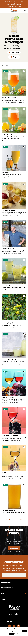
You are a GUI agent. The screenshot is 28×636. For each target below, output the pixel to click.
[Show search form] (25, 10)
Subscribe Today (14, 548)
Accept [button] (24, 631)
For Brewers (6, 582)
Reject (11, 634)
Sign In (18, 552)
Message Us (9, 621)
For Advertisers (7, 587)
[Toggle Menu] (2, 10)
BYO (2, 593)
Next (21, 519)
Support (4, 599)
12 (16, 519)
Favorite (24, 71)
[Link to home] (14, 10)
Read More (16, 634)
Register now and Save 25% (14, 6)
